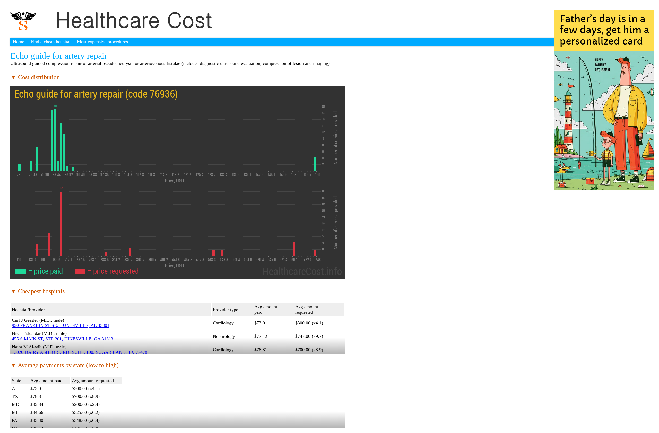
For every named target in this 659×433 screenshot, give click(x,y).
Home (18, 41)
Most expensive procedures (102, 41)
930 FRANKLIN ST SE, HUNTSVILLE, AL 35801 (60, 325)
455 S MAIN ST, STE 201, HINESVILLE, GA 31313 (62, 338)
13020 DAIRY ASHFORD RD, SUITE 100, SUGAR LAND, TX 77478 (79, 352)
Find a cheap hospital (51, 41)
